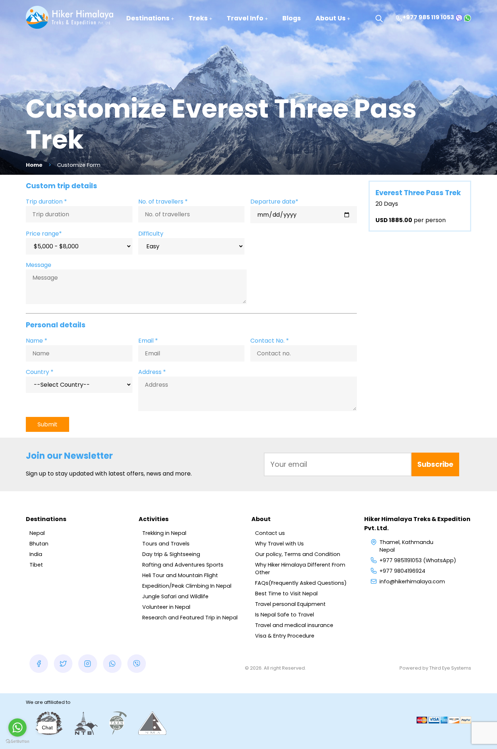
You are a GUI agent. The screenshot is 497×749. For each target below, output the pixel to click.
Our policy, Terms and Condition (297, 554)
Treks (198, 18)
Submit (47, 424)
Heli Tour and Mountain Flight (180, 575)
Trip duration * (46, 201)
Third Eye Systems (450, 668)
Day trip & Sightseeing (171, 554)
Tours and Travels (166, 543)
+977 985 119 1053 (428, 17)
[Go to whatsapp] (17, 727)
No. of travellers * (163, 201)
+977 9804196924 (402, 571)
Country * (39, 372)
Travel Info (245, 18)
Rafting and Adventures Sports (182, 564)
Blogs (291, 18)
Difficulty (150, 233)
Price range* (44, 233)
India (35, 554)
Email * (148, 340)
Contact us (270, 533)
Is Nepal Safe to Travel (284, 614)
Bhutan (38, 543)
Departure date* (274, 201)
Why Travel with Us (279, 543)
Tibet (36, 564)
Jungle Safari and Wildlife (175, 596)
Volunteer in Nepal (166, 607)
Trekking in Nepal (164, 533)
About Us (330, 18)
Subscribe (435, 464)
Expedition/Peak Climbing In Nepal (186, 586)
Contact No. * (269, 340)
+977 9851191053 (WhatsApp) (417, 560)
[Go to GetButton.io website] (17, 741)
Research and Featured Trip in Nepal (190, 617)
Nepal (37, 533)
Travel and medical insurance (294, 625)
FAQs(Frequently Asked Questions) (301, 583)
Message (38, 265)
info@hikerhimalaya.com (412, 581)
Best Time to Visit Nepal (286, 593)
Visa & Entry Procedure (284, 635)
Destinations (148, 18)
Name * (36, 340)
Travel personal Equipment (290, 604)
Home (34, 165)
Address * (152, 372)
